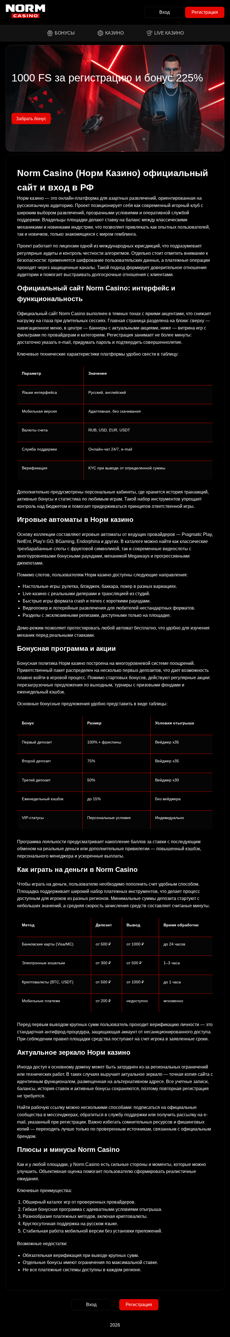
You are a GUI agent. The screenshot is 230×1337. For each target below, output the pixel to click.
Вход (164, 12)
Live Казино (169, 33)
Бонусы (65, 33)
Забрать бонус (31, 118)
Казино (114, 33)
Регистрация (205, 12)
